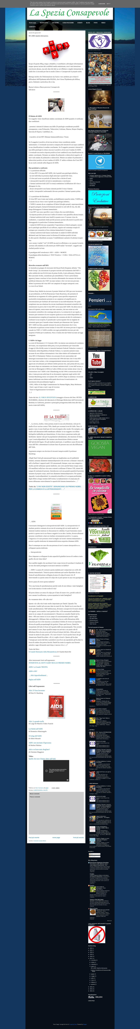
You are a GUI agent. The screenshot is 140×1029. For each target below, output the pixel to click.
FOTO (95, 22)
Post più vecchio (78, 837)
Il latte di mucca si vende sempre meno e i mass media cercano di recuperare (100, 418)
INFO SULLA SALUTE (95, 182)
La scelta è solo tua (94, 421)
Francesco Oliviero (94, 622)
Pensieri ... (92, 885)
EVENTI (80, 22)
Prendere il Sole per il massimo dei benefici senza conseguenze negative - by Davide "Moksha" (103, 751)
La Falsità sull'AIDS (36, 729)
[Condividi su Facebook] (57, 788)
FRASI (91, 180)
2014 (91, 991)
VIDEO (103, 22)
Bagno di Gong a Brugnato (102, 660)
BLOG (88, 22)
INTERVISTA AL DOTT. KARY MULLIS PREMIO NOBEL (50, 663)
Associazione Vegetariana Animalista (99, 862)
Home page (32, 22)
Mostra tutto (109, 920)
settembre (93, 964)
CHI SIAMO (55, 22)
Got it (108, 3)
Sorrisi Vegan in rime (94, 422)
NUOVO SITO (44, 22)
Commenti (92, 856)
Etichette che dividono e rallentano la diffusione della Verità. (98, 415)
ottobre (93, 962)
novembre (93, 960)
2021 (91, 950)
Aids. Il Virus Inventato (37, 690)
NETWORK (92, 185)
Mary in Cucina (93, 908)
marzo (92, 980)
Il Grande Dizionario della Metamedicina (43, 652)
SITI (91, 376)
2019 (91, 954)
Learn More (101, 3)
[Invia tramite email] (52, 788)
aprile (92, 978)
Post (91, 854)
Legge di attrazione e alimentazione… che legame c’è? (102, 817)
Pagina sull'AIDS (35, 680)
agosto (93, 966)
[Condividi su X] (55, 788)
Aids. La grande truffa (36, 721)
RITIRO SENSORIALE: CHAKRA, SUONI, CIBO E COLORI (102, 828)
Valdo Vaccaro (93, 624)
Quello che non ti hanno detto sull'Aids (42, 759)
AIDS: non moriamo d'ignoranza (40, 743)
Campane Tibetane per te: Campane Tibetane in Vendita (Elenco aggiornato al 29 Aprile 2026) (101, 176)
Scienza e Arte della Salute (96, 899)
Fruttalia (92, 874)
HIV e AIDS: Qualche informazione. (99, 968)
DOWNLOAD (93, 183)
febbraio (93, 982)
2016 (91, 986)
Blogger (85, 1024)
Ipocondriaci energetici (101, 708)
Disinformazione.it (94, 620)
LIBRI (91, 374)
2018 (91, 956)
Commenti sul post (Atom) (40, 840)
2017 (91, 958)
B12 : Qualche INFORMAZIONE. (104, 629)
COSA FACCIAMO (68, 22)
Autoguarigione (99, 689)
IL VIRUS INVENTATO (47, 397)
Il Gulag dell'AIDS (35, 736)
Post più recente (34, 837)
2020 (91, 952)
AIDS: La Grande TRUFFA (38, 667)
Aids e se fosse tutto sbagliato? (39, 749)
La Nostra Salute (100, 669)
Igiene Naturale (93, 616)
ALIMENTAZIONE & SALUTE (40, 790)
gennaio (93, 984)
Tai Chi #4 (92, 900)
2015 (91, 989)
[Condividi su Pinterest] (58, 788)
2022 (91, 948)
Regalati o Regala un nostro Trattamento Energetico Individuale (102, 840)
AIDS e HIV (33, 671)
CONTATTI (32, 27)
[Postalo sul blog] (54, 788)
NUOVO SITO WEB (101, 741)
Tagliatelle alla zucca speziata (102, 909)
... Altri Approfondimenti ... (38, 675)
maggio (93, 976)
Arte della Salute (93, 618)
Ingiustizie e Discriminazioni (96, 413)
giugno (93, 974)
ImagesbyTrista (73, 1024)
